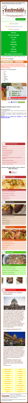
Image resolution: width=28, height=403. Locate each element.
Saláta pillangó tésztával (7, 150)
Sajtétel (7, 391)
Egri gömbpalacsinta (6, 153)
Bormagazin (14, 29)
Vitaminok (13, 51)
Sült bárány (4, 146)
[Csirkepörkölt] (14, 184)
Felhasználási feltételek (21, 396)
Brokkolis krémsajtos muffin (8, 240)
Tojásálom (4, 148)
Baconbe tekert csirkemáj (8, 193)
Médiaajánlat (18, 394)
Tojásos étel (20, 389)
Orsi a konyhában (10, 227)
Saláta (20, 383)
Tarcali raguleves (6, 265)
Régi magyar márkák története (13, 54)
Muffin (20, 377)
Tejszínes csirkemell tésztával (8, 191)
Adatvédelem (12, 396)
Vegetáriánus (20, 391)
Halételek (20, 371)
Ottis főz (13, 32)
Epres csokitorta (5, 223)
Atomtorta (4, 218)
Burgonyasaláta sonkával (7, 160)
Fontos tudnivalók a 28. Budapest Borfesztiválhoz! (12, 293)
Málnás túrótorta (6, 220)
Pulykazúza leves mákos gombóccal (10, 270)
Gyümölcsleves (7, 381)
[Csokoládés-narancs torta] (14, 209)
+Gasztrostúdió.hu (13, 397)
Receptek (15, 24)
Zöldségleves (8, 383)
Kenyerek (20, 375)
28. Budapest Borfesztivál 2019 (12, 329)
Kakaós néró (5, 247)
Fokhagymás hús (6, 198)
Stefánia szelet (5, 197)
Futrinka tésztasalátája (7, 152)
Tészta (20, 387)
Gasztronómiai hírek (15, 26)
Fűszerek (13, 49)
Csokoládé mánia (10, 202)
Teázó (13, 47)
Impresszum (12, 394)
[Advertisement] (13, 128)
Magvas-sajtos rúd (6, 245)
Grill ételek (7, 387)
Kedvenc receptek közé (7, 61)
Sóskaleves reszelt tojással (8, 272)
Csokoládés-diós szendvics (8, 243)
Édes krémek (8, 371)
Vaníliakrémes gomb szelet (8, 216)
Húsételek (20, 373)
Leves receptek (9, 252)
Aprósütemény (7, 369)
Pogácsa (20, 381)
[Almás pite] (16, 280)
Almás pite (4, 249)
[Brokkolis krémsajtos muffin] (14, 234)
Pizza (20, 379)
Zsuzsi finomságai (13, 35)
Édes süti (8, 373)
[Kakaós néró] (7, 280)
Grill (13, 40)
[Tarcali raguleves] (14, 259)
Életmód (13, 42)
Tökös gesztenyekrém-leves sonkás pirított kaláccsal (12, 158)
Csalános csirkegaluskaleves (8, 274)
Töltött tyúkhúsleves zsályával (9, 268)
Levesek (8, 379)
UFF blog (13, 37)
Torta (7, 385)
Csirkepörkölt (5, 189)
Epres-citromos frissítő (7, 241)
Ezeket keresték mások (11, 143)
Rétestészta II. (5, 155)
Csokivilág (13, 44)
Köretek (7, 377)
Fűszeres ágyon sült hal (7, 164)
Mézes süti (7, 389)
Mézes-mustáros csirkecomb (8, 195)
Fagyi (20, 369)
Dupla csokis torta (6, 222)
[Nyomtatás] (21, 102)
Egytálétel (7, 375)
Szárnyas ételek (20, 385)
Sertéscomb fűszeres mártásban (9, 162)
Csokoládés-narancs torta (8, 215)
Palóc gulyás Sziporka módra (8, 266)
